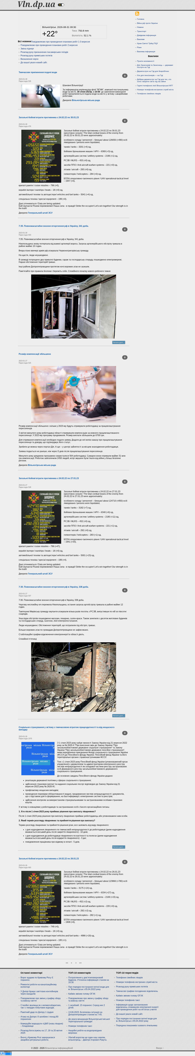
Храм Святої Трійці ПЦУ (147, 43)
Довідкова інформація (146, 35)
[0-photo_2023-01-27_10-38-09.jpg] (74, 394)
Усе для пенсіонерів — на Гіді (150, 75)
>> (80, 963)
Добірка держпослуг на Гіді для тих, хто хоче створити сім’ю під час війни (154, 80)
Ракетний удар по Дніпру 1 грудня (37, 1012)
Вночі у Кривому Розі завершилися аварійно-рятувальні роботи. (38, 1038)
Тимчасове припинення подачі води (38, 72)
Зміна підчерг (27, 49)
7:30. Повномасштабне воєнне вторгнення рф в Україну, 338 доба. (54, 587)
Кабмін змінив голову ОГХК (81, 994)
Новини (140, 27)
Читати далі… (119, 342)
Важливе (141, 39)
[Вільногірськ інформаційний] (36, 8)
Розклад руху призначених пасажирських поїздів (44, 52)
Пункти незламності (145, 61)
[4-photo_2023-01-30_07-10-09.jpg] (74, 307)
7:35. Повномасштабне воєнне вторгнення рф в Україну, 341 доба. (54, 226)
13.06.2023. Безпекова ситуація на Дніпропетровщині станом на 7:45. (85, 1013)
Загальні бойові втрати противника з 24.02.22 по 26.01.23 (49, 858)
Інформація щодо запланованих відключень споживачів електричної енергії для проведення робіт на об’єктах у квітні (137, 1007)
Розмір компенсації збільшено (35, 354)
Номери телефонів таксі (80, 1026)
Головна (140, 19)
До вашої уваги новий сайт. (34, 62)
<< (67, 963)
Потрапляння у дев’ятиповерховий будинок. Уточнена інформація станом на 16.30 (88, 979)
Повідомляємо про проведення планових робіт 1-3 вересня (60, 42)
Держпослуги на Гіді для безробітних (153, 71)
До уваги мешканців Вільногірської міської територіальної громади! (89, 1020)
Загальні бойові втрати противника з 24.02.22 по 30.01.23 (49, 117)
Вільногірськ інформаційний (59, 1048)
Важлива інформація (146, 51)
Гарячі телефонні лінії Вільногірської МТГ (155, 85)
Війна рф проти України (147, 23)
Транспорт (141, 31)
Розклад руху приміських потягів (36, 55)
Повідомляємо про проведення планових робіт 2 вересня (49, 45)
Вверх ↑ (160, 1048)
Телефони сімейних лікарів (149, 93)
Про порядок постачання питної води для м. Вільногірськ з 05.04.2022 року (88, 988)
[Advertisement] (73, 17)
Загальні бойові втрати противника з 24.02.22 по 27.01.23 (49, 478)
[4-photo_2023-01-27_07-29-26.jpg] (74, 677)
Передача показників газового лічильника (136, 1025)
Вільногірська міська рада (86, 100)
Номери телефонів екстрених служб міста (155, 89)
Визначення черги (29, 59)
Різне (139, 47)
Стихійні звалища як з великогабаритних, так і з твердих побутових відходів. (41, 1006)
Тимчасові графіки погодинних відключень (137, 991)
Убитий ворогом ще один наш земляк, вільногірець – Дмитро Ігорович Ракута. (87, 1038)
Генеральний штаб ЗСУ (40, 213)
